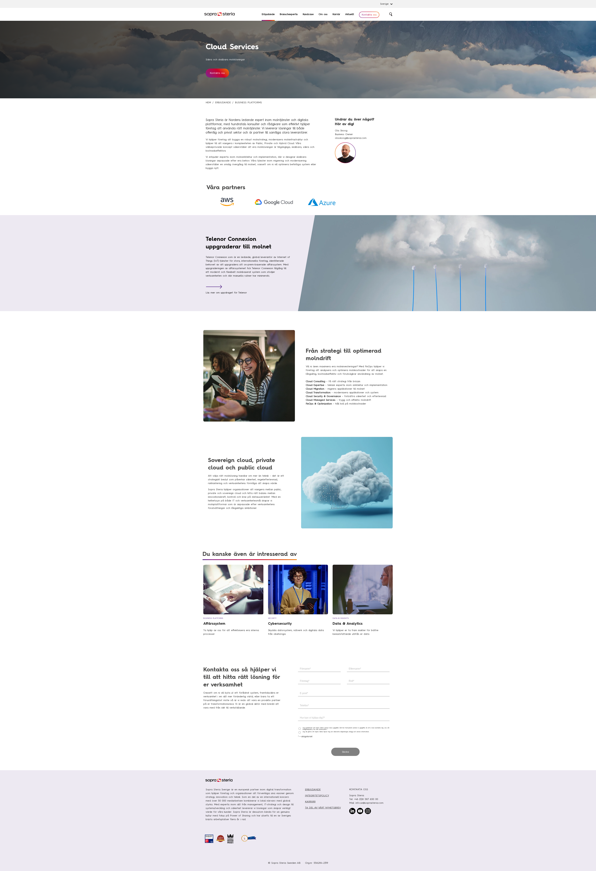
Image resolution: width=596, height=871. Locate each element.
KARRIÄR (310, 801)
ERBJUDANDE (313, 789)
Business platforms (248, 102)
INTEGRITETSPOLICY (317, 795)
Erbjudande (223, 102)
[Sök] (391, 14)
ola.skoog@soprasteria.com (350, 137)
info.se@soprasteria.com (369, 802)
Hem (208, 102)
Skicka (345, 751)
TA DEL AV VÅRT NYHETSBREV (323, 807)
